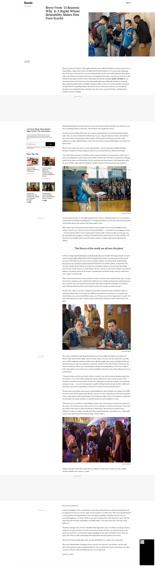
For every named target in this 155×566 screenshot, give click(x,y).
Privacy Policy (31, 148)
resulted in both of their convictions (103, 258)
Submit (50, 144)
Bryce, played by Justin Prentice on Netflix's (76, 84)
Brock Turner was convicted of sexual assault (76, 263)
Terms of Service (50, 147)
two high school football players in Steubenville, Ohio (85, 256)
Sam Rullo (27, 61)
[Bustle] (28, 3)
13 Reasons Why (95, 84)
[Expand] (141, 541)
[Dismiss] (152, 541)
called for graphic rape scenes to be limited (108, 361)
